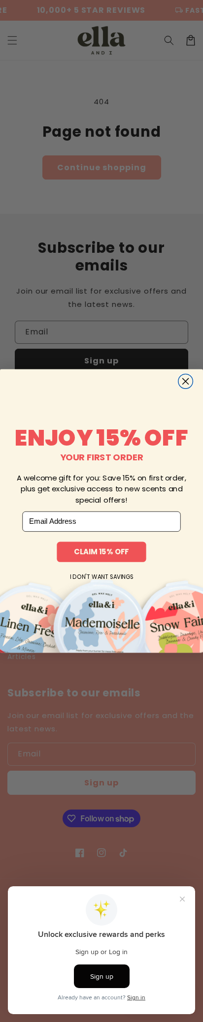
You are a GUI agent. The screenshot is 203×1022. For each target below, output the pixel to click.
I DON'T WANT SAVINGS (102, 577)
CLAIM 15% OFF (101, 551)
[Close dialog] (185, 381)
